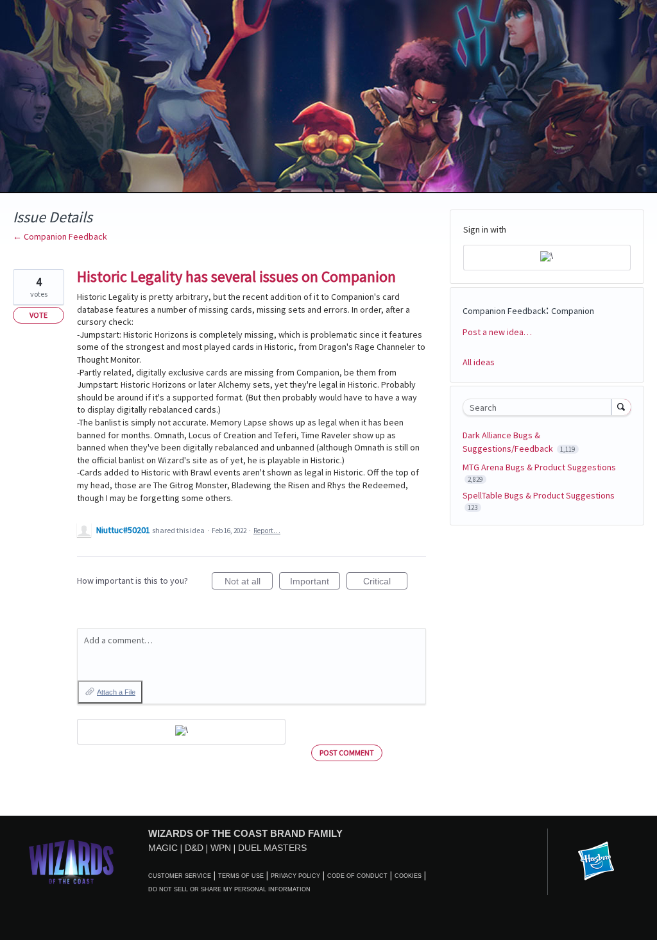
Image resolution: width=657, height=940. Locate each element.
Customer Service (179, 876)
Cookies (408, 876)
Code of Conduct (357, 876)
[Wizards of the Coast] (71, 861)
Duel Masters (272, 848)
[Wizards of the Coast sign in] (181, 732)
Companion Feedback (504, 311)
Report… (266, 530)
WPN (220, 848)
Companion (572, 311)
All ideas (479, 362)
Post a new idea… (497, 332)
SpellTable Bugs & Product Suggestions (539, 495)
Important (315, 583)
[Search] (621, 407)
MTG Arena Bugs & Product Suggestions (539, 467)
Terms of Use (241, 876)
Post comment (347, 752)
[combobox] (540, 407)
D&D (194, 848)
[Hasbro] (596, 861)
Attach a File (116, 692)
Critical (385, 583)
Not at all (249, 583)
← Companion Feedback (60, 236)
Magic (163, 848)
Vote (38, 315)
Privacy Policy (295, 876)
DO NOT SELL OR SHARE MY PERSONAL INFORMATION (229, 889)
